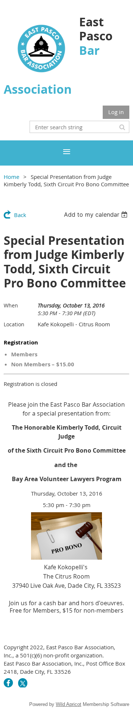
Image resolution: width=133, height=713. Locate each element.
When (11, 305)
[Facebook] (8, 682)
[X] (22, 682)
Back (20, 215)
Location (14, 324)
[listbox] (96, 214)
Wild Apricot (68, 704)
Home (11, 176)
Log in (116, 112)
